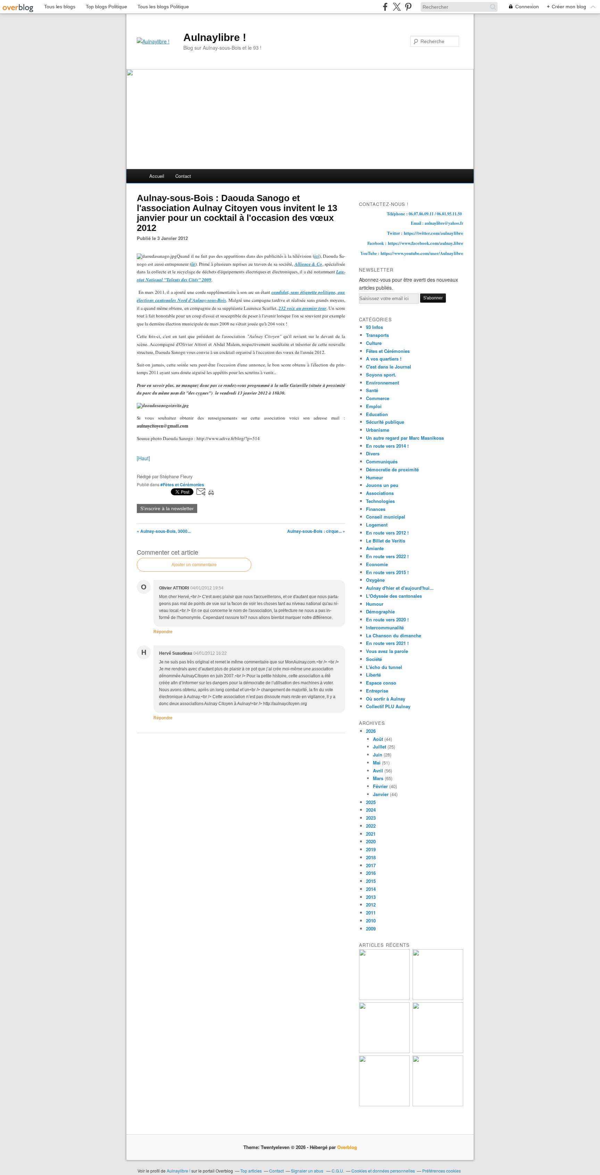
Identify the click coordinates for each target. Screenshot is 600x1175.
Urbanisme (377, 430)
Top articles (251, 1171)
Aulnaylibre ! (214, 37)
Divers (373, 453)
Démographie (380, 611)
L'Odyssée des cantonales (394, 596)
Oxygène (375, 580)
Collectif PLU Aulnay (388, 706)
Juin (377, 754)
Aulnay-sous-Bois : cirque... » (316, 531)
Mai (377, 762)
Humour (374, 604)
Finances (375, 509)
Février (380, 786)
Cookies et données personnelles (383, 1171)
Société (374, 659)
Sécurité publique (385, 422)
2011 (371, 912)
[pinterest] (408, 7)
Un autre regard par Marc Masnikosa (405, 438)
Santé (372, 390)
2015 (371, 881)
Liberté (373, 674)
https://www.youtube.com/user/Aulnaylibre (422, 253)
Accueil (156, 176)
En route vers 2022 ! (387, 556)
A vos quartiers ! (383, 358)
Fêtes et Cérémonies (388, 351)
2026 (371, 731)
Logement (377, 524)
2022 (371, 825)
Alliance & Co (308, 264)
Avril (378, 770)
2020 (371, 841)
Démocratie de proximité (392, 469)
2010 (371, 920)
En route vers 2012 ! (387, 532)
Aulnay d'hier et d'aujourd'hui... (400, 588)
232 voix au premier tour (302, 308)
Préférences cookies (441, 1171)
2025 (371, 802)
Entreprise (377, 690)
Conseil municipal (385, 516)
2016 (371, 873)
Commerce (377, 398)
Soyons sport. (381, 374)
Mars (378, 778)
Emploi (374, 406)
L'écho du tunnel (384, 667)
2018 (371, 857)
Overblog (347, 1147)
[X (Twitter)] (396, 7)
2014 (371, 889)
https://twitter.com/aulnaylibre (433, 233)
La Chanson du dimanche (393, 635)
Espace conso (381, 682)
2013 (371, 897)
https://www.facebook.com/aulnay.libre (425, 243)
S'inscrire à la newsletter (167, 508)
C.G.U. (338, 1171)
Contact (183, 176)
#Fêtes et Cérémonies (182, 484)
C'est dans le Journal (388, 366)
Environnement (382, 382)
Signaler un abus (307, 1171)
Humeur (374, 477)
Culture (374, 343)
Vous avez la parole (387, 651)
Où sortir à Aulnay (385, 698)
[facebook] (385, 7)
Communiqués (382, 461)
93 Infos (374, 327)
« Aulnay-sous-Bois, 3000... (164, 531)
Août (378, 739)
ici (316, 256)
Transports (377, 335)
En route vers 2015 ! (387, 572)
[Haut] (143, 458)
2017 (371, 865)
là (193, 264)
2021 (371, 833)
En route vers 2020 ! (387, 619)
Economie (377, 564)
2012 (371, 904)
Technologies (380, 501)
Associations (380, 493)
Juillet (379, 746)
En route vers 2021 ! (387, 643)
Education (377, 414)
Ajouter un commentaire (194, 564)
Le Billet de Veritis (385, 540)
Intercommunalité (385, 627)
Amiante (375, 548)
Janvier (381, 794)
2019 (371, 849)
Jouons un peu (382, 485)
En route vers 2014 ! (387, 445)
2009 (371, 928)
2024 (371, 809)
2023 (371, 817)
